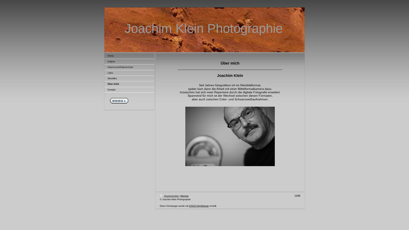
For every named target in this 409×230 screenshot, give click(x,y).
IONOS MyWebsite (199, 206)
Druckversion (171, 196)
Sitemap (184, 196)
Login (297, 195)
